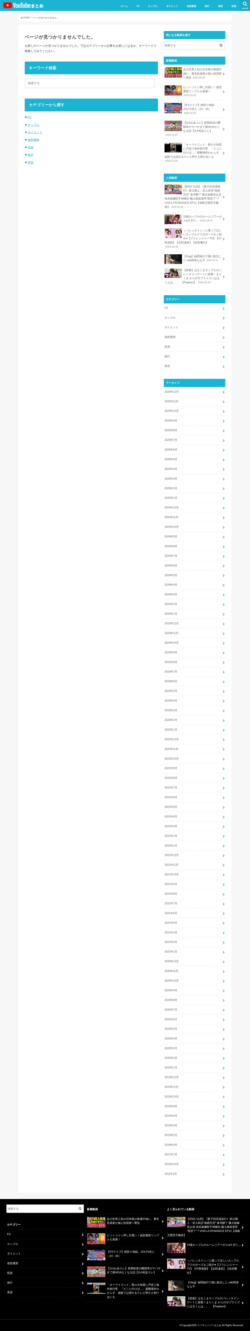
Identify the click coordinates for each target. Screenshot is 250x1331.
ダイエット (172, 6)
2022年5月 (171, 806)
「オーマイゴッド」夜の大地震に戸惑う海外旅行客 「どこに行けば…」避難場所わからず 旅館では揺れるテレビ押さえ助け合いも (193, 152)
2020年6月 (171, 1019)
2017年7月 (171, 1154)
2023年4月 (171, 700)
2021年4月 (171, 932)
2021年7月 (171, 903)
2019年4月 (171, 1125)
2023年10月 (172, 642)
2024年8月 (171, 546)
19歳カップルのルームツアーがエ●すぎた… (202, 218)
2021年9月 (171, 884)
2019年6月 (171, 1115)
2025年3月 (171, 478)
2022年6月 (171, 797)
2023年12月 (172, 623)
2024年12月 (172, 507)
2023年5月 (171, 691)
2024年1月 (171, 613)
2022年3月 (171, 826)
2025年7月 (171, 439)
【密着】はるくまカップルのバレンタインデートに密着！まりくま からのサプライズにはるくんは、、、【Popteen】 (193, 276)
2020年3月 (171, 1048)
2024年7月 (171, 555)
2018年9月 (171, 1144)
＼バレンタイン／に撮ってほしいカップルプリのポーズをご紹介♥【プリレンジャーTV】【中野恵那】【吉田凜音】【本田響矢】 (193, 238)
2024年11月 (171, 517)
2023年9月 (171, 652)
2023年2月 (171, 720)
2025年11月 (171, 401)
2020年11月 (171, 971)
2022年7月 (171, 787)
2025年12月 (172, 391)
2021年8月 (171, 893)
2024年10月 (172, 526)
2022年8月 (171, 777)
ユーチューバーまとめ (209, 1325)
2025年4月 (171, 469)
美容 (220, 6)
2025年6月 (171, 449)
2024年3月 (171, 594)
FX (138, 6)
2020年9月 (171, 990)
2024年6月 (171, 565)
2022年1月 (171, 845)
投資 (234, 6)
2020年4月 (171, 1038)
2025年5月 (171, 459)
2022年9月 (171, 768)
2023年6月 (171, 681)
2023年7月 (171, 671)
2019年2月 (171, 1135)
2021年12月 (172, 855)
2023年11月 (171, 633)
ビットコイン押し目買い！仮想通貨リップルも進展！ (202, 91)
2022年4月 (171, 816)
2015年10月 (172, 1164)
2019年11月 (171, 1086)
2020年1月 (171, 1067)
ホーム (124, 6)
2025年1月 (171, 497)
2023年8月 (171, 662)
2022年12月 (172, 739)
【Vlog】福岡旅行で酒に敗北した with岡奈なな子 (202, 258)
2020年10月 (172, 980)
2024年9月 (171, 536)
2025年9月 (171, 420)
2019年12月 (172, 1077)
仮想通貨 (191, 6)
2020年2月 (171, 1057)
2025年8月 (171, 430)
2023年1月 (171, 729)
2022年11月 (171, 749)
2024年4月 (171, 584)
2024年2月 (171, 604)
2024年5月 (171, 575)
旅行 (207, 6)
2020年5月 (171, 1028)
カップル (153, 6)
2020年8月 (171, 1000)
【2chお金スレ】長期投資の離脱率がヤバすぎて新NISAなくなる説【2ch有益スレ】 (193, 128)
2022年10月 (172, 758)
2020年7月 (171, 1009)
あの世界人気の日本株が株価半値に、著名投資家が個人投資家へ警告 (202, 73)
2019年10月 (172, 1096)
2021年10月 (172, 874)
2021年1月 (171, 951)
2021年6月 (171, 913)
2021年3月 (171, 942)
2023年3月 (171, 710)
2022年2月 (171, 835)
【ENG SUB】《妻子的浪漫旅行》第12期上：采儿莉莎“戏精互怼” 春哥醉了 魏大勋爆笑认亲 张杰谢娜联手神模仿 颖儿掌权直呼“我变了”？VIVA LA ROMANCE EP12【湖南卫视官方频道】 (193, 196)
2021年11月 (171, 864)
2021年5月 (171, 922)
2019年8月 (171, 1106)
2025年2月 (171, 488)
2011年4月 (171, 1173)
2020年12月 (172, 961)
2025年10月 (172, 410)
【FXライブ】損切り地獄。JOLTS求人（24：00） (200, 109)
